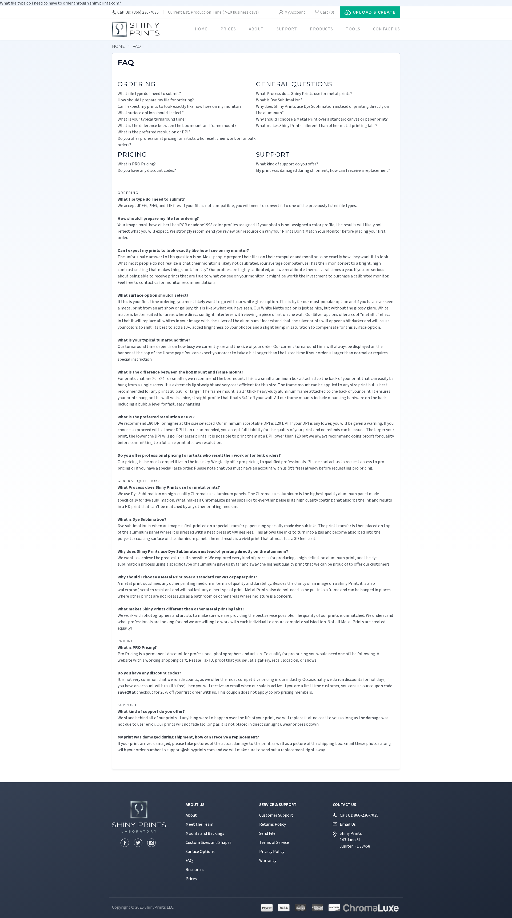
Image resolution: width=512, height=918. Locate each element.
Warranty (267, 861)
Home (201, 29)
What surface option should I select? (151, 113)
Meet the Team (199, 824)
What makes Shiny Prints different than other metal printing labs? (316, 126)
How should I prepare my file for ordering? (156, 100)
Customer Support (276, 815)
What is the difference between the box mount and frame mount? (177, 126)
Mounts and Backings (205, 833)
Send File (267, 833)
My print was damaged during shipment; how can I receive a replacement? (323, 170)
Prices (228, 29)
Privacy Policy (271, 852)
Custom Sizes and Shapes (208, 842)
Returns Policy (272, 824)
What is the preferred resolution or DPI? (154, 132)
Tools (353, 29)
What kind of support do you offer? (287, 164)
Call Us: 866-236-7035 (359, 815)
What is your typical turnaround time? (152, 119)
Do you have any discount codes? (147, 170)
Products (321, 29)
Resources (195, 870)
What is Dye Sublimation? (279, 100)
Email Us (348, 824)
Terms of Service (274, 842)
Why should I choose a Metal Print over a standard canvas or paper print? (322, 119)
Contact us (386, 29)
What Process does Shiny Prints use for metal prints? (304, 94)
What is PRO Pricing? (137, 164)
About (256, 29)
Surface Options (200, 852)
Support (287, 29)
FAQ (137, 46)
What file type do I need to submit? (149, 94)
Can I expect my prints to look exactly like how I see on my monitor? (180, 106)
